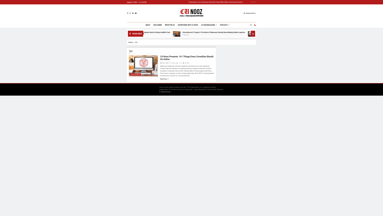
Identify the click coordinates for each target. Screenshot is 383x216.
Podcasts (224, 25)
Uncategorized (135, 74)
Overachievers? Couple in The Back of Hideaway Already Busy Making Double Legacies (203, 32)
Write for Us (170, 25)
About (147, 25)
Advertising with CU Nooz (188, 25)
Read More (163, 79)
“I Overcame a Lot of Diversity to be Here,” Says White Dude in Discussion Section (215, 2)
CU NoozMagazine (208, 25)
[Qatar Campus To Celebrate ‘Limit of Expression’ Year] (241, 35)
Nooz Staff (165, 63)
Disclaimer (157, 25)
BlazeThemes (165, 92)
